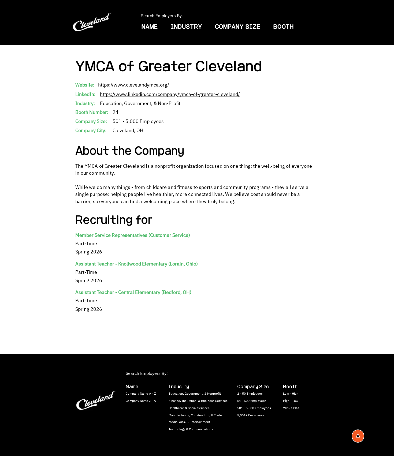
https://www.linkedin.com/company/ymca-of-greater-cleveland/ (170, 94)
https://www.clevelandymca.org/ (133, 85)
